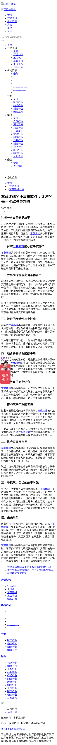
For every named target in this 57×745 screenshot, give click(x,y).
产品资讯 (14, 186)
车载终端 (35, 233)
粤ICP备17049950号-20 (13, 729)
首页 (9, 15)
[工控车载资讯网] (8, 9)
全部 (15, 51)
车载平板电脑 (16, 189)
